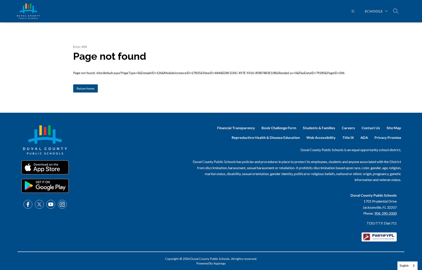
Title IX (348, 137)
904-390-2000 (385, 213)
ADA (364, 137)
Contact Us (371, 128)
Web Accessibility (321, 137)
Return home (85, 88)
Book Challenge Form (279, 128)
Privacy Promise (388, 137)
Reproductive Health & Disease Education (266, 137)
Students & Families (319, 128)
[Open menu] (353, 11)
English (404, 265)
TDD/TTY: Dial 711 (382, 223)
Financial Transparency (236, 128)
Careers (348, 128)
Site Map (394, 128)
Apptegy (220, 263)
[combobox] (407, 265)
